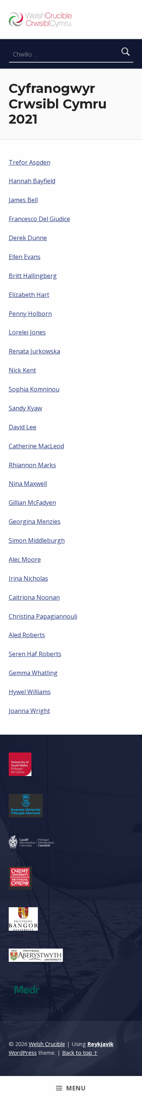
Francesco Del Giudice (39, 219)
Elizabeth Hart (29, 295)
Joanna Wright (29, 711)
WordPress (23, 1052)
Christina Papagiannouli (43, 616)
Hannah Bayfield (32, 181)
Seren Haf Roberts (35, 654)
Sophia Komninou (34, 389)
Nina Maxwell (28, 483)
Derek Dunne (28, 238)
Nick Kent (22, 370)
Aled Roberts (27, 635)
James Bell (23, 200)
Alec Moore (25, 559)
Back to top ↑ (80, 1052)
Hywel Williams (30, 692)
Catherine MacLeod (36, 446)
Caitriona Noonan (34, 597)
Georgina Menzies (35, 521)
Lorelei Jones (27, 332)
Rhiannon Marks (32, 465)
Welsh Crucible (47, 1044)
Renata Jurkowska (34, 351)
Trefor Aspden (29, 162)
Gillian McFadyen (32, 502)
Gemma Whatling (33, 673)
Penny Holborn (30, 313)
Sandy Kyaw (25, 408)
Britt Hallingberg (33, 276)
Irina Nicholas (28, 578)
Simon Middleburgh (37, 540)
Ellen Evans (25, 257)
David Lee (22, 427)
